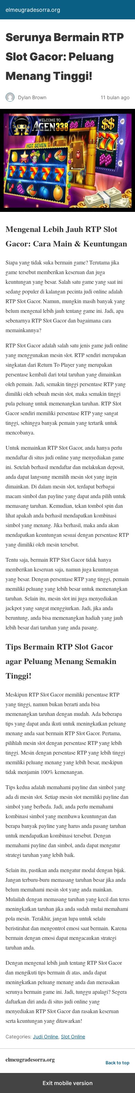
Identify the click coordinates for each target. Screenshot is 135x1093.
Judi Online (45, 1036)
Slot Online (73, 1036)
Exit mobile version (68, 1083)
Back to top (117, 1062)
